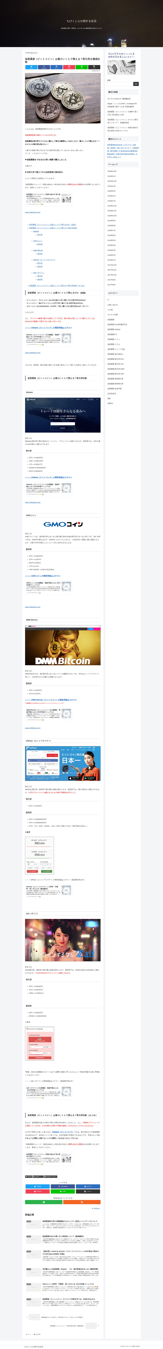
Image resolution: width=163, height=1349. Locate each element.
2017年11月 (112, 270)
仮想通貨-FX (112, 334)
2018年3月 (112, 250)
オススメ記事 (113, 315)
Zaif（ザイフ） (39, 273)
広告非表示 (112, 393)
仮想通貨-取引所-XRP (116, 374)
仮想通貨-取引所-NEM (116, 369)
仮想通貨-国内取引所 (115, 379)
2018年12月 (112, 206)
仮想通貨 (29, 1176)
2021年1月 (112, 186)
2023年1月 (112, 176)
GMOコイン (37, 241)
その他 (110, 310)
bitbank (36, 231)
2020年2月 (112, 191)
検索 (109, 80)
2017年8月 (112, 285)
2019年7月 (112, 201)
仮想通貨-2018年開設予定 (117, 324)
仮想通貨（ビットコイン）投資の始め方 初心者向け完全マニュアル (123, 129)
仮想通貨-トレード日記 (116, 349)
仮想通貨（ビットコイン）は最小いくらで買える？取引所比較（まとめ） (57, 286)
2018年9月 (112, 221)
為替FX (110, 403)
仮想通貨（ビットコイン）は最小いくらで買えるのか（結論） (53, 225)
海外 (109, 398)
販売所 (40, 244)
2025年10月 (112, 171)
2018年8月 (112, 225)
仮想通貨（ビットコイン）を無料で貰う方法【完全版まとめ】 (123, 113)
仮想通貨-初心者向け (51, 1176)
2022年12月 (112, 181)
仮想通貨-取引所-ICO (116, 364)
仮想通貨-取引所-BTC (116, 359)
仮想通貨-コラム (39, 1176)
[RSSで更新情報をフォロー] (82, 1202)
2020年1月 (112, 196)
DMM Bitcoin (38, 250)
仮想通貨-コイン (114, 339)
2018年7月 (112, 230)
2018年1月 (112, 260)
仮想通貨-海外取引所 (115, 384)
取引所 (40, 235)
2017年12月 (112, 265)
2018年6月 (112, 235)
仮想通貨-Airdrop (114, 329)
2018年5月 (112, 240)
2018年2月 (112, 255)
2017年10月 (112, 275)
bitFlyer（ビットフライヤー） (44, 260)
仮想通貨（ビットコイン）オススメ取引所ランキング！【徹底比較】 (123, 121)
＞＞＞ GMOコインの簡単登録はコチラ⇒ (42, 576)
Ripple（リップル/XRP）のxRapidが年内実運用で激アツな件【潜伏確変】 (122, 105)
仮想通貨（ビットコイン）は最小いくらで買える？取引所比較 (53, 228)
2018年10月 (112, 216)
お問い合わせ (113, 305)
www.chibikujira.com (32, 212)
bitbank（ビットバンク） (63, 1132)
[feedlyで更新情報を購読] (43, 1202)
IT (108, 300)
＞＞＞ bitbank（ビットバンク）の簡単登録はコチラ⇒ (48, 328)
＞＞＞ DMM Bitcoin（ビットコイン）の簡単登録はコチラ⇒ (51, 700)
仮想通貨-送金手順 (115, 389)
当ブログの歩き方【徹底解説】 (119, 99)
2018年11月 (112, 211)
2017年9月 (112, 280)
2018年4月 (112, 245)
